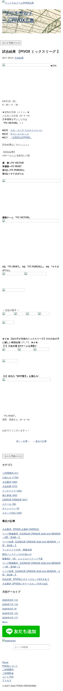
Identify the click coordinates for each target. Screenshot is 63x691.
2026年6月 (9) (9, 608)
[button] (31, 39)
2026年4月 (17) (10, 617)
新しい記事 (22, 441)
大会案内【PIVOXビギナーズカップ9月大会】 (25, 583)
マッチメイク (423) (12, 490)
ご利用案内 (8, 669)
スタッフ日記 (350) (12, 512)
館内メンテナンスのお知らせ (17, 554)
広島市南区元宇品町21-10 (15, 12)
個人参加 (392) (9, 495)
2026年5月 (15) (10, 613)
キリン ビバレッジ (19, 133)
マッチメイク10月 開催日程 (17, 549)
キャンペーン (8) (10, 508)
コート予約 (8, 676)
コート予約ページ (10, 42)
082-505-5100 (15, 17)
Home (5, 662)
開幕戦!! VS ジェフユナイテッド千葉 (22, 558)
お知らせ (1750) (10, 477)
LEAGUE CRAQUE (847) (15, 499)
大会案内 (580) (9, 481)
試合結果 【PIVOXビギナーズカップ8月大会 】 (26, 579)
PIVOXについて (10, 665)
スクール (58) (9, 504)
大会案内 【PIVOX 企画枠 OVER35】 (21, 529)
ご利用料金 (8, 673)
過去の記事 (41, 441)
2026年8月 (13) (10, 599)
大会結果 (19, 57)
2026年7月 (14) (10, 604)
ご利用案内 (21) (10, 472)
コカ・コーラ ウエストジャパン (26, 130)
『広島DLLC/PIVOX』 (21, 137)
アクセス (6, 680)
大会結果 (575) (9, 486)
